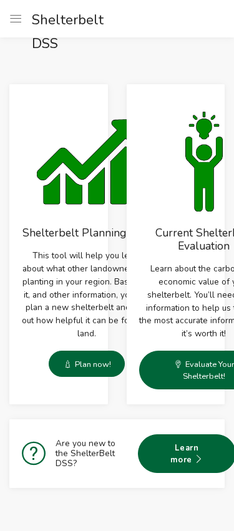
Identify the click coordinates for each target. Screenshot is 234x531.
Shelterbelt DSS (38, 20)
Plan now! (92, 364)
